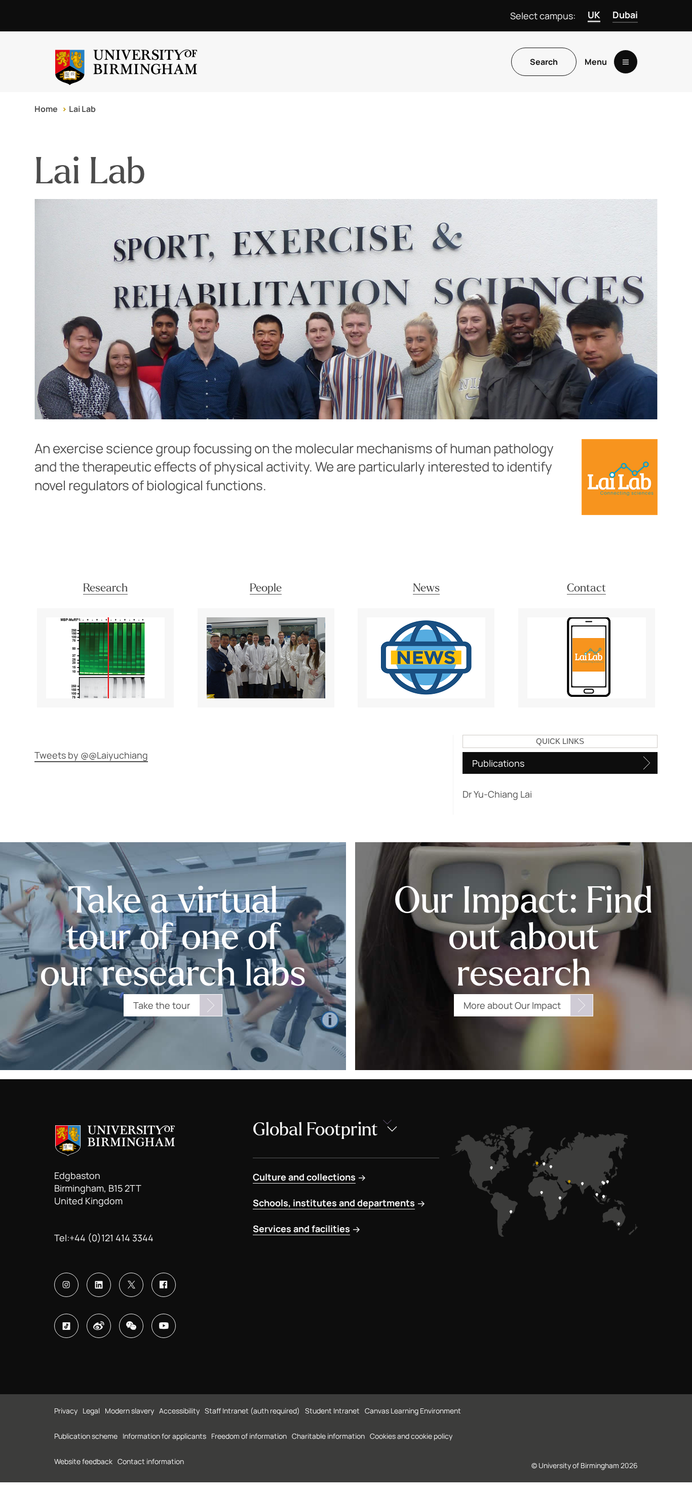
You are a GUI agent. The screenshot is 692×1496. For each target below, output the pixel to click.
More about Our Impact (512, 1005)
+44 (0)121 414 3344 (111, 1238)
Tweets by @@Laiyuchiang (91, 755)
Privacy (66, 1410)
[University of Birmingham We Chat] (131, 1326)
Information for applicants (164, 1436)
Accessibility (179, 1410)
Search (544, 61)
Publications (498, 763)
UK (594, 15)
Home (46, 108)
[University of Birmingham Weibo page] (99, 1326)
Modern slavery (129, 1410)
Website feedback (83, 1461)
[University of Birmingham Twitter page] (131, 1285)
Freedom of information (249, 1436)
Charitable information (328, 1436)
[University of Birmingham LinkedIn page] (99, 1285)
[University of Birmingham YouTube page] (163, 1326)
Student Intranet (332, 1410)
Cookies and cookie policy (411, 1436)
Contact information (151, 1461)
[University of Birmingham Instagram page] (66, 1285)
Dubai (625, 15)
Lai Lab (82, 108)
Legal (91, 1410)
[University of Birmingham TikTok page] (66, 1326)
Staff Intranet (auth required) (252, 1410)
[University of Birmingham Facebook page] (163, 1285)
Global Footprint (315, 1129)
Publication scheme (86, 1436)
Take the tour (161, 1005)
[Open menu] (625, 62)
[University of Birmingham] (126, 61)
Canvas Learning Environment (413, 1410)
